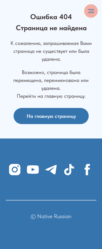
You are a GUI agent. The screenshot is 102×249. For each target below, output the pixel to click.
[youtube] (33, 170)
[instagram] (15, 170)
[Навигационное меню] (91, 11)
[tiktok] (69, 170)
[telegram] (51, 170)
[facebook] (87, 170)
